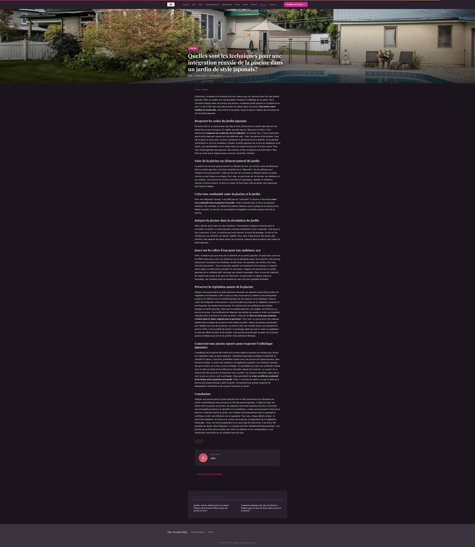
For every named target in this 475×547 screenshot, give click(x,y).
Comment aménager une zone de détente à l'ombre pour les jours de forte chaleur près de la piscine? (261, 508)
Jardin (245, 4)
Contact (211, 532)
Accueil (186, 4)
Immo (237, 4)
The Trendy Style (177, 532)
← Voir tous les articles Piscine (208, 474)
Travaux (272, 4)
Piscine (263, 4)
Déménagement (212, 4)
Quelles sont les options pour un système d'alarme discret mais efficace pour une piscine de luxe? (211, 508)
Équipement (227, 4)
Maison (254, 4)
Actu (194, 4)
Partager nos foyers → (295, 4)
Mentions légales (198, 532)
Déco (201, 4)
